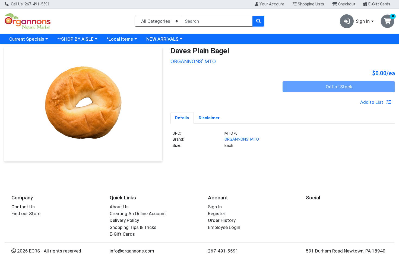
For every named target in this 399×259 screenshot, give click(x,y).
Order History (222, 220)
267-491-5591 (223, 251)
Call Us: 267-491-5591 (30, 4)
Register (216, 213)
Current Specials (26, 39)
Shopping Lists (310, 4)
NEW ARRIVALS (162, 39)
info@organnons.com (132, 251)
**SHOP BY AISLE (75, 39)
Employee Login (224, 227)
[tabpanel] (282, 142)
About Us (119, 206)
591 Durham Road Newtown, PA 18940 (345, 251)
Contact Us (23, 206)
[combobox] (217, 21)
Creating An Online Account (138, 213)
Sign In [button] (363, 21)
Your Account (271, 4)
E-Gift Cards (378, 4)
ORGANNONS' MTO (241, 139)
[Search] (258, 21)
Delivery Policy (124, 220)
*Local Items (120, 39)
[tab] (182, 117)
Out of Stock (339, 86)
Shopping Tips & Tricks (133, 227)
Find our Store (25, 213)
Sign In (215, 206)
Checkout (346, 4)
